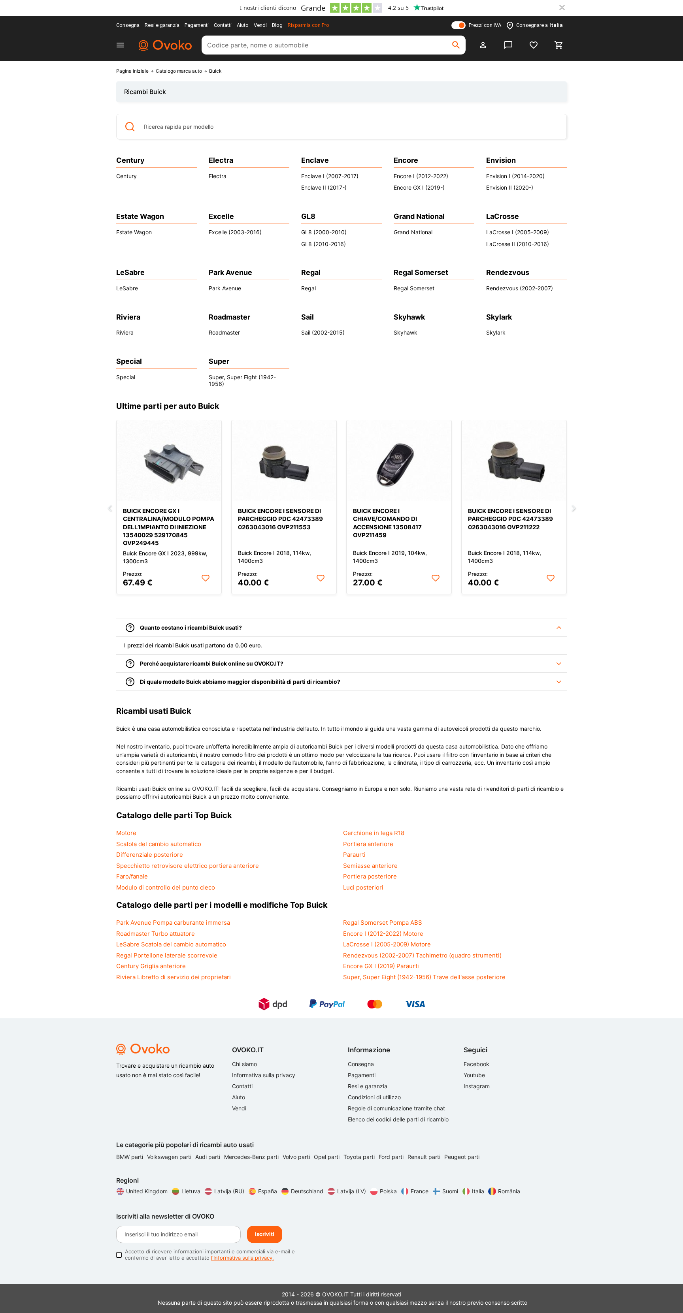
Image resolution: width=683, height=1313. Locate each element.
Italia (478, 1191)
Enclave (315, 160)
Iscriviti (264, 1234)
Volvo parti (297, 1156)
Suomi (450, 1191)
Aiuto (243, 25)
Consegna (128, 25)
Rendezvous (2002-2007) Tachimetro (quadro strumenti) (422, 955)
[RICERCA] (456, 45)
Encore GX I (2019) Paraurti (381, 966)
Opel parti (327, 1156)
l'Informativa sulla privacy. (242, 1258)
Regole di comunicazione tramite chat (396, 1108)
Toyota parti (359, 1156)
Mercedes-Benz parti (252, 1156)
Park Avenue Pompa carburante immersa (173, 922)
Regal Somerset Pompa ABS (382, 922)
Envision (501, 160)
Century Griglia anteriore (151, 966)
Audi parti (208, 1156)
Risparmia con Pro (308, 25)
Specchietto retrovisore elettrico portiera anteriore (187, 865)
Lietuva (190, 1191)
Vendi (260, 25)
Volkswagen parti (170, 1156)
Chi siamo (244, 1064)
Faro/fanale (132, 876)
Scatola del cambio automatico (158, 844)
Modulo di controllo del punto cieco (165, 887)
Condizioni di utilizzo (374, 1097)
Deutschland (307, 1191)
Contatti (223, 25)
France (419, 1191)
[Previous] (109, 508)
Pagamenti (197, 25)
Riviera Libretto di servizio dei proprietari (173, 977)
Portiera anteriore (368, 844)
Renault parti (425, 1156)
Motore (126, 833)
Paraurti (354, 854)
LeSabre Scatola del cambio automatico (171, 944)
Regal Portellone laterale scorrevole (166, 955)
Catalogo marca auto (179, 71)
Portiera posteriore (370, 876)
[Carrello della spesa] (559, 45)
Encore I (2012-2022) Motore (383, 933)
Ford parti (392, 1156)
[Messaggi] (508, 45)
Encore (406, 160)
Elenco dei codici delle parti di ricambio (398, 1119)
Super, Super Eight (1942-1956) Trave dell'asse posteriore (424, 977)
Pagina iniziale (132, 71)
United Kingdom (147, 1191)
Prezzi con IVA (485, 25)
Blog (277, 25)
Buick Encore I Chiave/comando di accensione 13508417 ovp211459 (387, 522)
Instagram (477, 1086)
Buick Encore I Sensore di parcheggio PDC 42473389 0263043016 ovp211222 (510, 518)
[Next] (573, 508)
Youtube (474, 1075)
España (267, 1191)
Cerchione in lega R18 (373, 833)
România (509, 1191)
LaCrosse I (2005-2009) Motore (387, 944)
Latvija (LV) (351, 1191)
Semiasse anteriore (370, 865)
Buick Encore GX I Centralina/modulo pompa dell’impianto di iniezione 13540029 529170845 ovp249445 (168, 526)
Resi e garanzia (162, 25)
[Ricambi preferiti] (533, 45)
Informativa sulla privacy (263, 1075)
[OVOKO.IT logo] (164, 45)
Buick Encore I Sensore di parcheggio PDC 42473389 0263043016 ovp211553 (280, 518)
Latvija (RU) (229, 1191)
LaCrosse (502, 216)
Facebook (476, 1064)
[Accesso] (483, 45)
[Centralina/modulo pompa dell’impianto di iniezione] (169, 460)
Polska (388, 1191)
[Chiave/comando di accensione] (399, 460)
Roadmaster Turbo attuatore (155, 933)
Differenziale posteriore (149, 854)
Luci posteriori (363, 887)
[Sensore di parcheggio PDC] (284, 460)
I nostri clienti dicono (268, 7)
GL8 (308, 216)
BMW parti (130, 1156)
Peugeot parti (461, 1156)
